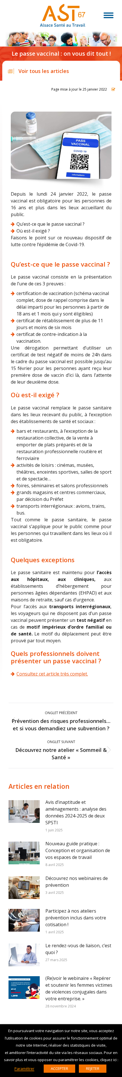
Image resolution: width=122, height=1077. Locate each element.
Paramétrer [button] (24, 1068)
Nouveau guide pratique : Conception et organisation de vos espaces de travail (77, 850)
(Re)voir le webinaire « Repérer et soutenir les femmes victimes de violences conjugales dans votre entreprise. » (78, 988)
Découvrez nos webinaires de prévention (76, 881)
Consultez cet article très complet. (52, 674)
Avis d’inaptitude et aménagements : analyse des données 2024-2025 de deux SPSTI (75, 812)
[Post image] (24, 811)
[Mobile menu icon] (108, 15)
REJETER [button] (92, 1068)
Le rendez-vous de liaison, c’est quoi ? (78, 948)
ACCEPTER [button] (59, 1068)
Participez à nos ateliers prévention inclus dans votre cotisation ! (75, 918)
